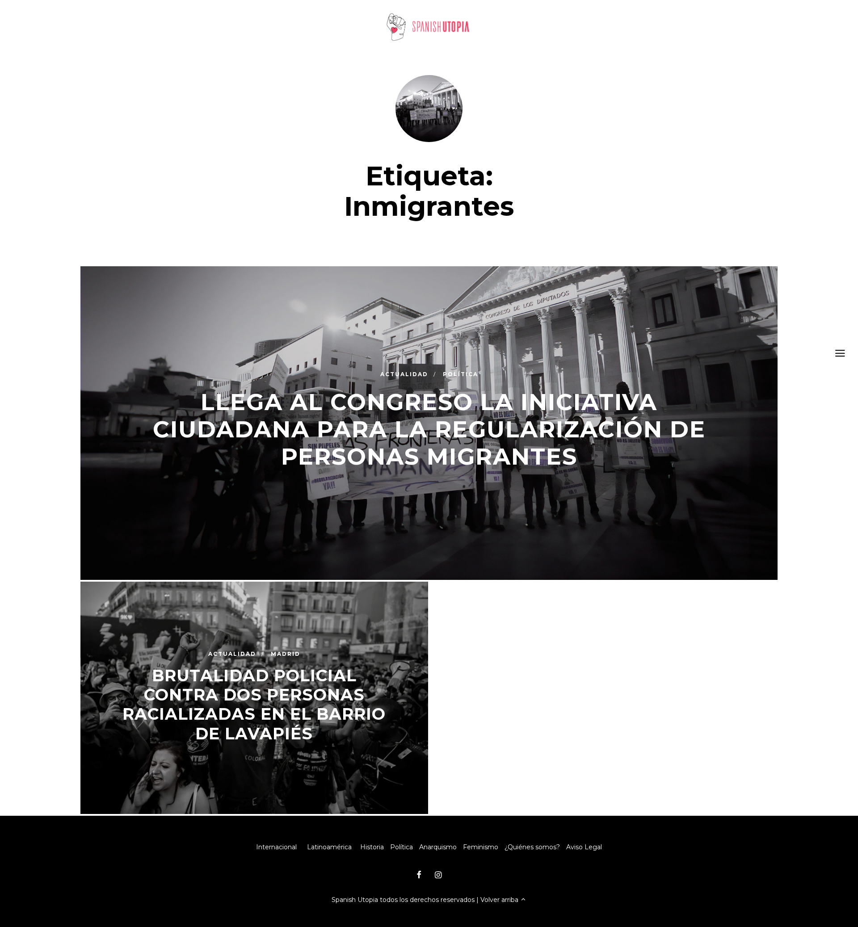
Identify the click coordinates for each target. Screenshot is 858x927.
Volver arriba (500, 900)
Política (401, 847)
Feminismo (480, 847)
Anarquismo (438, 847)
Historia (372, 847)
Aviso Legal (584, 847)
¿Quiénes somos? (532, 847)
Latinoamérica (329, 847)
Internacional (276, 847)
